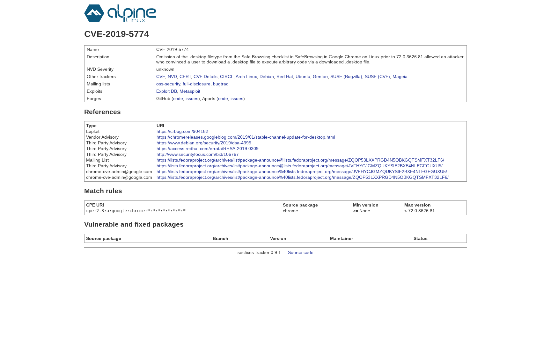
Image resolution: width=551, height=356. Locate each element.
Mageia (400, 76)
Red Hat (284, 76)
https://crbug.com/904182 (182, 131)
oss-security (168, 83)
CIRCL (226, 76)
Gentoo (320, 76)
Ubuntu (303, 76)
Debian (267, 76)
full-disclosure (196, 83)
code (178, 98)
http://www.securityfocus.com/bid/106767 (198, 154)
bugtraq (221, 83)
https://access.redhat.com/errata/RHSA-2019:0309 (208, 148)
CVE (160, 76)
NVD (172, 76)
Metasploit (190, 91)
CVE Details (205, 76)
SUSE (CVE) (377, 76)
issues (192, 98)
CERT (185, 76)
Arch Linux (246, 76)
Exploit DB (166, 91)
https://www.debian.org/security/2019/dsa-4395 (204, 142)
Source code (300, 252)
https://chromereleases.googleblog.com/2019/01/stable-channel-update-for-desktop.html (246, 137)
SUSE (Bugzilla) (346, 76)
